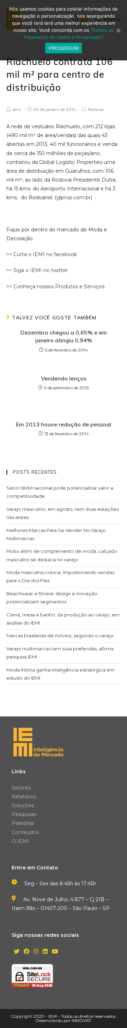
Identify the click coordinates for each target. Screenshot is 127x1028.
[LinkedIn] (45, 952)
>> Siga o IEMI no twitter (37, 270)
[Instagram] (36, 952)
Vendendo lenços (63, 378)
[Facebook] (26, 952)
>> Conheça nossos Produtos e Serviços (55, 286)
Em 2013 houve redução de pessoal (63, 424)
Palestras (23, 823)
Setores (21, 788)
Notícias (96, 109)
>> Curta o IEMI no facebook (41, 254)
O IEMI (20, 841)
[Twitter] (16, 952)
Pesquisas (24, 814)
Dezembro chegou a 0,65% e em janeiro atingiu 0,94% (63, 336)
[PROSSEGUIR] (118, 30)
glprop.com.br (73, 197)
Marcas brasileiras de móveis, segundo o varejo (60, 635)
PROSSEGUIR (63, 48)
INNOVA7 (81, 1020)
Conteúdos (25, 832)
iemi (16, 109)
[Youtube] (55, 952)
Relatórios (24, 796)
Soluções (23, 805)
